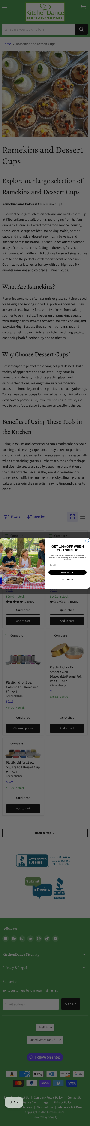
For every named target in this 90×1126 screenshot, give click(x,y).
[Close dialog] (87, 540)
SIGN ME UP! (67, 572)
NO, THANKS (67, 579)
